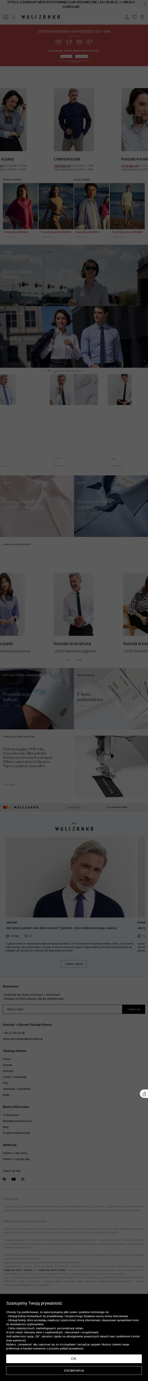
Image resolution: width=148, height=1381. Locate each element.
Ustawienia (74, 1370)
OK (74, 1359)
